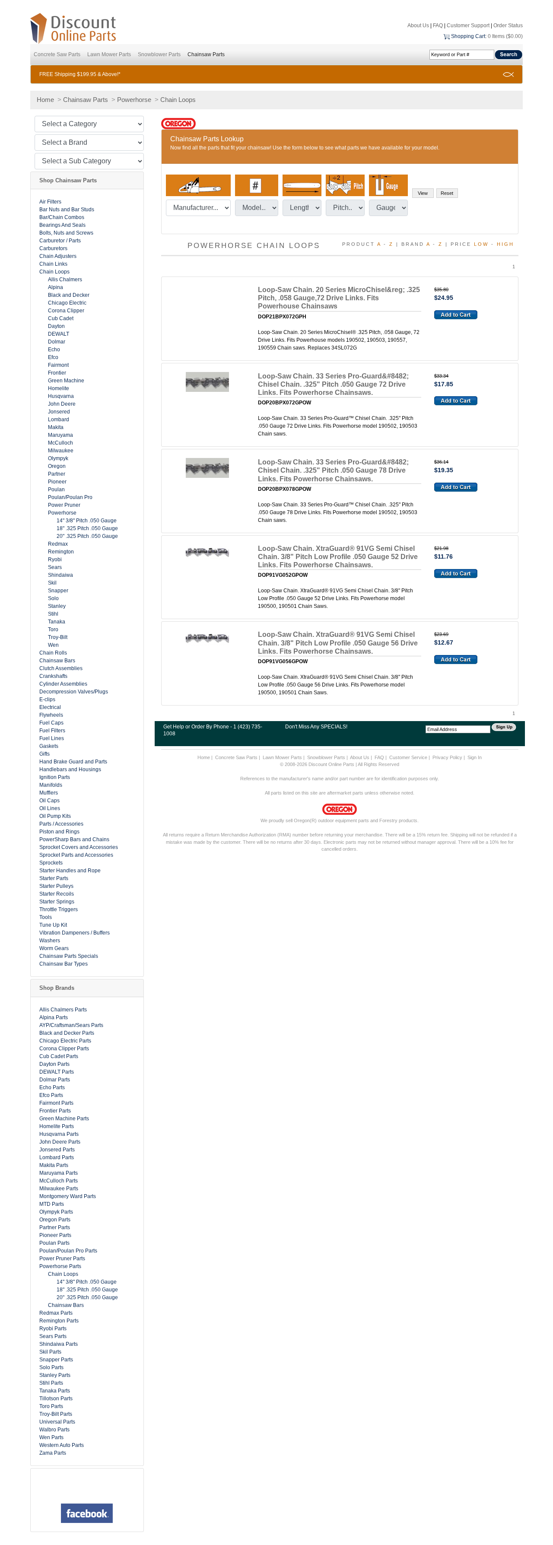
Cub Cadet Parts (58, 1056)
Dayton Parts (54, 1064)
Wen (53, 645)
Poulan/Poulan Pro (70, 497)
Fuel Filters (52, 731)
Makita (56, 427)
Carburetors (53, 248)
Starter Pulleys (56, 886)
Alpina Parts (53, 1017)
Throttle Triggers (58, 909)
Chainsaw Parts (206, 54)
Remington (61, 552)
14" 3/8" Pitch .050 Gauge (87, 521)
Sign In (474, 757)
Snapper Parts (56, 1360)
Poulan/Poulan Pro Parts (68, 1251)
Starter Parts (53, 878)
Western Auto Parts (61, 1445)
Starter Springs (56, 902)
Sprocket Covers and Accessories (78, 847)
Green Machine (66, 381)
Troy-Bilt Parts (55, 1414)
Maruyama (60, 435)
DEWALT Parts (56, 1072)
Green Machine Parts (64, 1119)
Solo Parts (51, 1367)
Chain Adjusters (57, 256)
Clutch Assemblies (61, 668)
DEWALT (58, 334)
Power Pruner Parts (62, 1259)
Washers (49, 941)
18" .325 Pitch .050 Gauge (87, 528)
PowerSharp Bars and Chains (74, 839)
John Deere (62, 404)
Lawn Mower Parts (109, 54)
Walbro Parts (54, 1430)
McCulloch (60, 443)
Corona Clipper (66, 311)
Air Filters (50, 202)
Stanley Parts (54, 1375)
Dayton (56, 326)
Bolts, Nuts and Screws (66, 233)
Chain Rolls (53, 653)
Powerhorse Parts (60, 1266)
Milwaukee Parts (58, 1189)
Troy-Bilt (57, 637)
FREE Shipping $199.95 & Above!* (80, 74)
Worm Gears (54, 948)
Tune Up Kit (53, 925)
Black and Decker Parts (66, 1033)
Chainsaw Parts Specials (68, 956)
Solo (53, 598)
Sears (55, 567)
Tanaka (56, 622)
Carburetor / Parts (60, 241)
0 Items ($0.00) (505, 36)
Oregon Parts (54, 1220)
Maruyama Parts (58, 1173)
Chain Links (53, 264)
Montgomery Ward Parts (67, 1196)
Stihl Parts (51, 1383)
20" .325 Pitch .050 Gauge (87, 536)
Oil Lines (49, 808)
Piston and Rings (59, 832)
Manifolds (50, 785)
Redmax (58, 544)
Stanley (57, 606)
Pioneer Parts (55, 1235)
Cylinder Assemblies (63, 684)
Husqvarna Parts (59, 1134)
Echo (54, 350)
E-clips (47, 699)
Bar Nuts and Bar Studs (66, 210)
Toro (53, 629)
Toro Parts (51, 1406)
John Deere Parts (59, 1142)
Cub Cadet (60, 318)
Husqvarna (61, 396)
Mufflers (48, 793)
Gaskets (48, 746)
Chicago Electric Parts (65, 1041)
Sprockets (51, 863)
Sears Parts (53, 1336)
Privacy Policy (447, 757)
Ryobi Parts (53, 1329)
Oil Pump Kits (55, 816)
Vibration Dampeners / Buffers (74, 933)
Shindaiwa (60, 575)
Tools (45, 917)
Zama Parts (52, 1453)
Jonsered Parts (57, 1150)
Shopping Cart (468, 36)
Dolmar (56, 342)
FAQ (438, 25)
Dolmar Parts (54, 1080)
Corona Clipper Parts (64, 1049)
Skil (52, 583)
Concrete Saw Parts (57, 54)
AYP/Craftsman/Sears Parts (71, 1025)
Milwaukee (60, 451)
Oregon (57, 466)
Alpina (55, 287)
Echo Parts (52, 1087)
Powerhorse (134, 99)
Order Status (508, 25)
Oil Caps (49, 801)
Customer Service (408, 757)
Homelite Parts (56, 1126)
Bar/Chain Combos (61, 217)
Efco (53, 357)
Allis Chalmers (65, 280)
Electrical (50, 707)
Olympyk (58, 458)
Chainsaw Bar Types (63, 964)
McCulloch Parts (58, 1181)
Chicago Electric (67, 303)
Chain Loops (178, 99)
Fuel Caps (51, 723)
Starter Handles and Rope (70, 871)
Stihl (53, 614)
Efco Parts (51, 1095)
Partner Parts (54, 1227)
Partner (56, 474)
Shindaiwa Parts (58, 1344)
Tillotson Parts (56, 1399)
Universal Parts (57, 1422)
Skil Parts (50, 1352)
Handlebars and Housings (70, 769)
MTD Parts (51, 1204)
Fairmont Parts (56, 1103)
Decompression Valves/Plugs (73, 692)
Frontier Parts (55, 1111)
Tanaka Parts (54, 1391)
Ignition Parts (54, 777)
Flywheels (51, 715)
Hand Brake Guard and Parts (73, 762)
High (505, 244)
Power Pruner (64, 505)
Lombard (58, 419)
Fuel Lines (51, 738)
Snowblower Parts (159, 54)
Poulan (56, 489)
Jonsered (59, 412)
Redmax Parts (56, 1313)
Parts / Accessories (61, 824)
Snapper (58, 591)
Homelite (58, 388)
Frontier (57, 373)
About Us (418, 25)
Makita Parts (53, 1165)
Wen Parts (51, 1437)
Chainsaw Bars (57, 661)
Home (45, 99)
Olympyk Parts (56, 1212)
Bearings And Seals (62, 225)
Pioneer (57, 482)
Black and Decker (68, 295)
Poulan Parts (54, 1243)
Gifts (44, 754)
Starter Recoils (56, 894)
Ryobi (55, 559)
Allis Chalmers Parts (63, 1010)
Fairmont (58, 365)
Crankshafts (53, 676)
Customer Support (468, 25)
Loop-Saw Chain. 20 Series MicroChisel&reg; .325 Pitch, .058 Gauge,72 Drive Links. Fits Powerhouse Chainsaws (339, 298)
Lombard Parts (56, 1157)
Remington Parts (59, 1321)
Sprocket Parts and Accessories (76, 855)
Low (481, 244)
